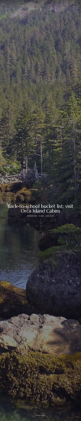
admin (42, 216)
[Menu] (3, 4)
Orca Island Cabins (32, 216)
